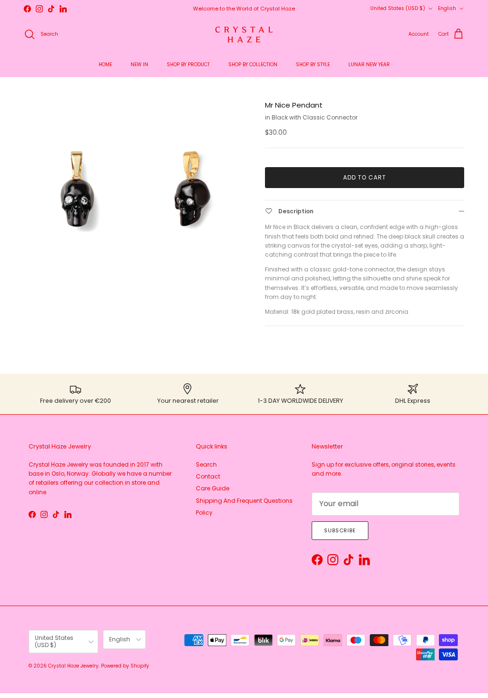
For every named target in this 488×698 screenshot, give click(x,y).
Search (206, 464)
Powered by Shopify (125, 665)
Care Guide (212, 488)
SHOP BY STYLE (313, 64)
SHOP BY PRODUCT (188, 64)
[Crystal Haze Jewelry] (244, 34)
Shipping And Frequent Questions (244, 501)
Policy (204, 513)
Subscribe (340, 530)
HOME (105, 64)
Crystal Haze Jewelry (73, 665)
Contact (208, 476)
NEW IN (139, 64)
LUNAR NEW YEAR (369, 64)
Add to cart (364, 177)
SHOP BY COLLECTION (252, 64)
